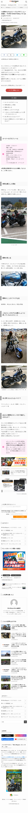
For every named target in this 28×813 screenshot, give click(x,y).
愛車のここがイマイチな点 (12, 109)
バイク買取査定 (8, 530)
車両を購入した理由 (10, 105)
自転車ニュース (8, 538)
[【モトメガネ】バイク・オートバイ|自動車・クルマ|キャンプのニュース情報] (14, 2)
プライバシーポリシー (18, 799)
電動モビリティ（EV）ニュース (11, 541)
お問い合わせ (14, 801)
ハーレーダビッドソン (7, 18)
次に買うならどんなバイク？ (12, 116)
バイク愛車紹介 (6, 575)
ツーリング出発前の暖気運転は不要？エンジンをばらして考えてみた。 (18, 472)
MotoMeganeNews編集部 (14, 608)
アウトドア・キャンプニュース (12, 544)
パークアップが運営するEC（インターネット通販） (13, 757)
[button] (4, 55)
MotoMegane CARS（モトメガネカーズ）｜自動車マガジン (13, 534)
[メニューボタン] (2, 2)
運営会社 (3, 799)
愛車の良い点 (8, 107)
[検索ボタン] (26, 2)
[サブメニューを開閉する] (25, 527)
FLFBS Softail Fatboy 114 (6, 20)
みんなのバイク (16, 18)
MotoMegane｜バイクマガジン (12, 527)
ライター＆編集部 (9, 799)
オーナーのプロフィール (11, 102)
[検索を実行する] (25, 721)
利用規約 (24, 799)
